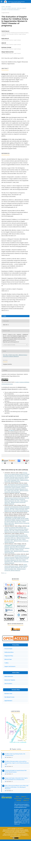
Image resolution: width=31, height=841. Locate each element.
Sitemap (18, 800)
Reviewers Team (8, 693)
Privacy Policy (18, 798)
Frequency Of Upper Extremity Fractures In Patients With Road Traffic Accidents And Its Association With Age (16, 536)
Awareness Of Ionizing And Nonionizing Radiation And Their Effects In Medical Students (15, 547)
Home (3, 6)
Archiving (26, 798)
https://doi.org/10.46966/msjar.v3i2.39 (13, 58)
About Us (23, 796)
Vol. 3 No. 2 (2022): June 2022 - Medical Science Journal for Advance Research (14, 9)
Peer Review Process (9, 697)
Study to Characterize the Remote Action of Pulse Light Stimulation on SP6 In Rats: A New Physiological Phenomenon (16, 787)
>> (5, 573)
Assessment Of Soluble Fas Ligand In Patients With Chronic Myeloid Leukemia (15, 771)
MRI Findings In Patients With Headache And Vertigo (17, 527)
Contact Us (26, 800)
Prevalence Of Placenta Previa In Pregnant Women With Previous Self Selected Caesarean (17, 557)
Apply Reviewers (8, 700)
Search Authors (8, 683)
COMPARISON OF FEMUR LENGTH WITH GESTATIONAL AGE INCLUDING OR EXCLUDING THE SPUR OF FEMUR (17, 518)
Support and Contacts (9, 666)
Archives (8, 6)
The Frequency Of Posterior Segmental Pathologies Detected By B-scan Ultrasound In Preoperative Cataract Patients (17, 486)
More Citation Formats (9, 344)
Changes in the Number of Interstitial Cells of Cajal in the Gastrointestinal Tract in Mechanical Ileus (16, 778)
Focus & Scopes (8, 648)
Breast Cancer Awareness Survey (16, 565)
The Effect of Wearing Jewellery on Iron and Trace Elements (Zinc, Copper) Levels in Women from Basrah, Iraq (17, 763)
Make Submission (8, 676)
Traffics (6, 662)
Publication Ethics (8, 652)
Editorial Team (8, 659)
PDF (5, 316)
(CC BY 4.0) (11, 430)
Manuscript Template (9, 680)
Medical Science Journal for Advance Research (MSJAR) (15, 829)
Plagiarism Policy (8, 655)
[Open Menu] (1, 1)
